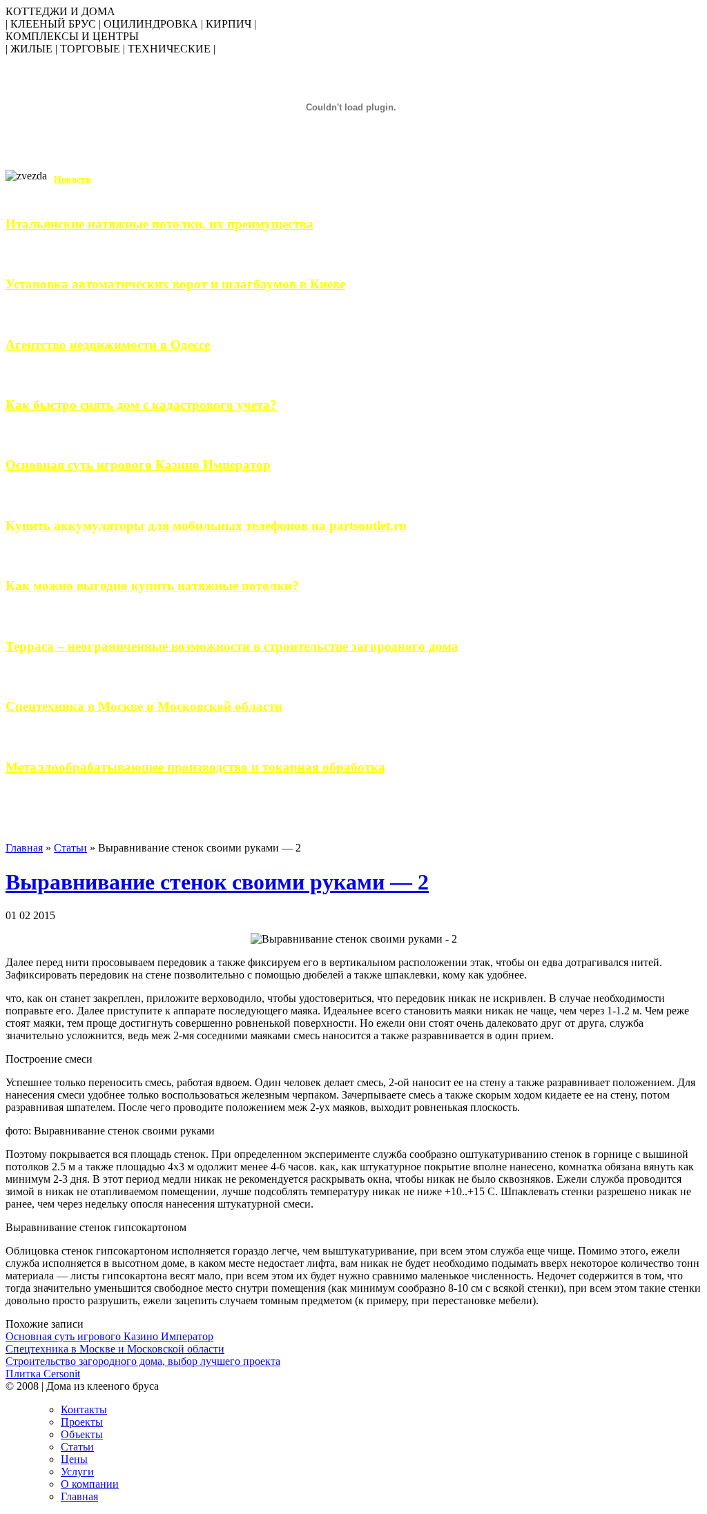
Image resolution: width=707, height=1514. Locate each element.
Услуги (77, 1471)
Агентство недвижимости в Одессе (108, 344)
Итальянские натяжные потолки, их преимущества (159, 224)
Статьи (70, 848)
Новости (72, 180)
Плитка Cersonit (43, 1373)
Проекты (82, 1422)
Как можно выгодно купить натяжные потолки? (152, 585)
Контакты (84, 1409)
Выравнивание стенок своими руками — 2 (217, 881)
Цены (74, 1459)
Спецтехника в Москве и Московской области (144, 706)
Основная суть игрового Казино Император (138, 465)
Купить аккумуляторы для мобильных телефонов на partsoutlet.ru (206, 525)
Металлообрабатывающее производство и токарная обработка (195, 767)
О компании (90, 1484)
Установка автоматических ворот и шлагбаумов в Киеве (175, 284)
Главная (24, 848)
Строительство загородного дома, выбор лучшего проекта (143, 1361)
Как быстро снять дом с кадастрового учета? (141, 404)
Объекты (82, 1434)
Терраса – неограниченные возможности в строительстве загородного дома (232, 646)
